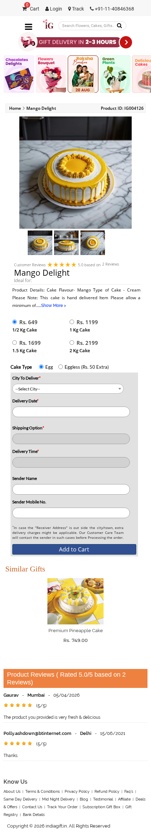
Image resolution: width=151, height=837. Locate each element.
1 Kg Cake (80, 330)
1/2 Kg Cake (24, 330)
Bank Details (34, 814)
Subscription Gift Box (101, 807)
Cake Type (21, 367)
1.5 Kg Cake (24, 350)
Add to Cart (74, 549)
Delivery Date (25, 400)
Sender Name (24, 478)
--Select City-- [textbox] (27, 388)
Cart (32, 9)
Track (77, 9)
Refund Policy (106, 791)
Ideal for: (23, 280)
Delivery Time (25, 451)
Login (55, 9)
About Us (12, 791)
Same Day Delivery (20, 799)
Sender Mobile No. (29, 501)
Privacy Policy (77, 791)
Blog (84, 799)
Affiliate (124, 799)
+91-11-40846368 (114, 9)
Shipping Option (28, 427)
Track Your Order (62, 807)
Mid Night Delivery (58, 799)
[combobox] (68, 389)
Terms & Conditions (42, 791)
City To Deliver (26, 378)
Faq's (128, 791)
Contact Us (32, 807)
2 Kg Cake (80, 350)
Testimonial (103, 799)
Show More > (53, 305)
